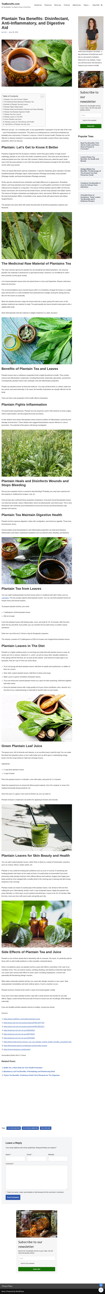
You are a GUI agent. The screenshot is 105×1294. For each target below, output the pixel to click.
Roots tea (48, 5)
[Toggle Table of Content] (41, 96)
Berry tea (57, 5)
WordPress (20, 1291)
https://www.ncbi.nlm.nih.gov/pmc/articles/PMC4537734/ (24, 1023)
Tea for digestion (13, 1128)
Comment (10, 1164)
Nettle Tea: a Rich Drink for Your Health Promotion (23, 1068)
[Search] (101, 5)
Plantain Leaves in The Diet (13, 117)
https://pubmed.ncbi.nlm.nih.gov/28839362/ (19, 1030)
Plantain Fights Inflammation (13, 107)
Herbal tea (38, 5)
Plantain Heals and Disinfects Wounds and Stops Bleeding (23, 109)
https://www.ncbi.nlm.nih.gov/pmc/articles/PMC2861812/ (24, 1026)
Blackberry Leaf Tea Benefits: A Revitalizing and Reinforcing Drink (29, 1071)
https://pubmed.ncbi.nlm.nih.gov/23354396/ (19, 1038)
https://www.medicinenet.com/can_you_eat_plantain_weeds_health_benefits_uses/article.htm (37, 1042)
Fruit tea (67, 5)
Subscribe (36, 1269)
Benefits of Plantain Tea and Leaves (16, 104)
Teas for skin (45, 1128)
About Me (95, 5)
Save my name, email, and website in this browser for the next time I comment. (35, 1192)
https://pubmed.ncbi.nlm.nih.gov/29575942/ (19, 1034)
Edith (5, 32)
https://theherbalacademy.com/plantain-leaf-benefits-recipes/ (25, 1046)
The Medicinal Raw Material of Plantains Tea (19, 102)
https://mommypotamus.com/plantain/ (17, 1049)
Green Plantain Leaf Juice (13, 119)
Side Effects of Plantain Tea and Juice (17, 124)
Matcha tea (77, 5)
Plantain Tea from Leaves (12, 114)
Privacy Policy (7, 1286)
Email (29, 1154)
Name (8, 1154)
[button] (89, 5)
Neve (3, 1291)
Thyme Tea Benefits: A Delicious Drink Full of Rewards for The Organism (32, 1075)
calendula (5, 598)
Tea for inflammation (30, 1128)
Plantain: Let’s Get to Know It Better (16, 99)
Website (51, 1154)
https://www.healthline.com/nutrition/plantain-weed (22, 1019)
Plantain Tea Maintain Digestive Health (17, 112)
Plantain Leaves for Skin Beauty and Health (19, 122)
